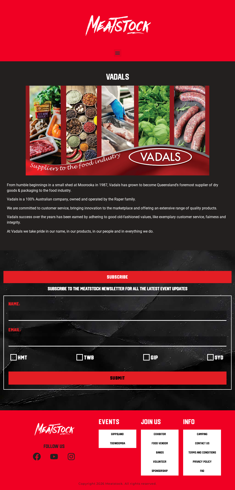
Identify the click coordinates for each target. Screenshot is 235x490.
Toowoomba (117, 443)
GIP (154, 357)
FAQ (202, 471)
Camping (202, 434)
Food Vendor (160, 443)
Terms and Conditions (202, 452)
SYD (219, 357)
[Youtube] (54, 457)
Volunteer (159, 461)
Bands (160, 452)
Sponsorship (160, 471)
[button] (117, 53)
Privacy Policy (202, 461)
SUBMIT (117, 377)
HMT (22, 357)
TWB (89, 357)
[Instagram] (71, 457)
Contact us (202, 443)
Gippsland (117, 434)
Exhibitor (160, 434)
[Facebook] (37, 457)
